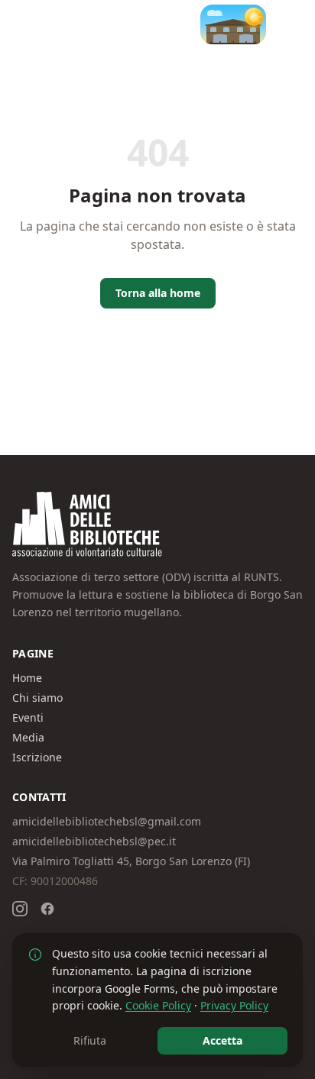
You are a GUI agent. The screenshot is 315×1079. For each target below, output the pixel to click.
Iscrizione (37, 757)
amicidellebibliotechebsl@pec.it (94, 841)
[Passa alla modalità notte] (233, 24)
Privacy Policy (234, 1005)
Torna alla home (157, 293)
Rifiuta (89, 1040)
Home (27, 677)
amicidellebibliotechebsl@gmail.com (106, 821)
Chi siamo (37, 697)
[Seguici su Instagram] (20, 908)
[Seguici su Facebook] (47, 908)
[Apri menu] (287, 24)
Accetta (222, 1040)
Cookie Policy (158, 1005)
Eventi (28, 717)
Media (28, 737)
